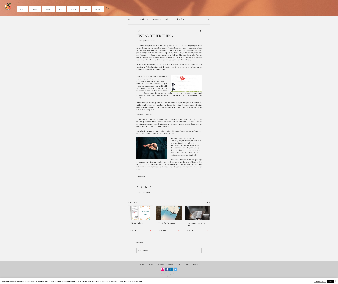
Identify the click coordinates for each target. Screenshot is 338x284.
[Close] (336, 281)
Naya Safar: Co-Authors (166, 223)
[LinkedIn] (171, 269)
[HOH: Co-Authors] (140, 213)
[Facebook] (167, 269)
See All (208, 202)
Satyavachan (156, 19)
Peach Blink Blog (180, 19)
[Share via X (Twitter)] (141, 187)
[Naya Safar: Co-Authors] (169, 213)
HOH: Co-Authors (136, 223)
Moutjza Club (144, 19)
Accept (330, 281)
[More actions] (200, 31)
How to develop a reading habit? (196, 224)
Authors (167, 19)
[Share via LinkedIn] (146, 187)
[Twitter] (175, 269)
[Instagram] (162, 269)
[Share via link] (150, 187)
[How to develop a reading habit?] (197, 213)
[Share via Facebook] (137, 187)
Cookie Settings (320, 281)
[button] (110, 8)
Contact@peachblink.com (169, 275)
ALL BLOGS (132, 19)
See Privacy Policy (137, 281)
